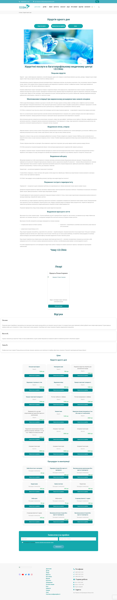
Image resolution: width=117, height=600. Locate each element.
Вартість (56, 7)
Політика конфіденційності (53, 594)
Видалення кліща (58, 382)
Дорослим (37, 7)
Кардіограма (34, 484)
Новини (48, 590)
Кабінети (48, 588)
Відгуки (81, 7)
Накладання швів (58, 366)
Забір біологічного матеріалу (34, 468)
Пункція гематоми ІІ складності (34, 397)
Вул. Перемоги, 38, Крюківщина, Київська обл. (83, 592)
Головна (20, 12)
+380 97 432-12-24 (79, 574)
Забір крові (34, 498)
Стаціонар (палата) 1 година (82, 498)
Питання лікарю (50, 584)
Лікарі (50, 7)
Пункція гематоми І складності (82, 382)
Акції (68, 7)
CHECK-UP (62, 7)
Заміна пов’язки (58, 484)
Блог (47, 586)
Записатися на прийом (58, 26)
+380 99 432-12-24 (79, 572)
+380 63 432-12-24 (79, 576)
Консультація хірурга (34, 366)
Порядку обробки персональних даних (44, 542)
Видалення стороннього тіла (34, 382)
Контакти (87, 7)
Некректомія (58, 411)
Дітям (44, 7)
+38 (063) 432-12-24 (25, 1)
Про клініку (74, 7)
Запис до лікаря (58, 306)
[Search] (97, 4)
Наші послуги (42, 26)
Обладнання (49, 582)
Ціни (75, 26)
